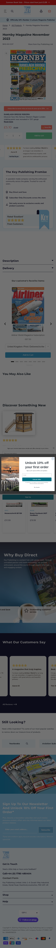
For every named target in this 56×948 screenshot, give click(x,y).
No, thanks (37, 487)
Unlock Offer (37, 479)
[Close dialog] (53, 459)
